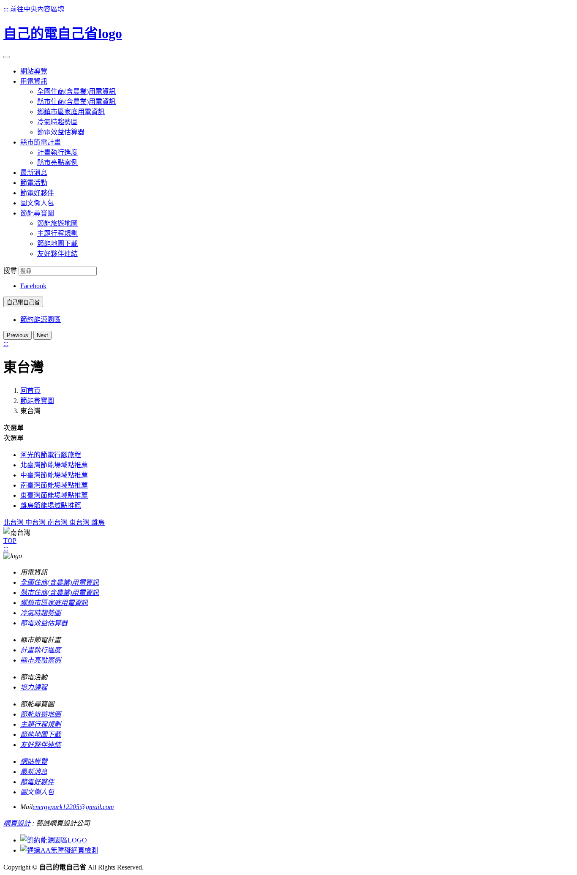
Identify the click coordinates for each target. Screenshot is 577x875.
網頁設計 (16, 823)
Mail (26, 806)
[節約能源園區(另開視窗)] (53, 840)
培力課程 (33, 687)
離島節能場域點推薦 (50, 505)
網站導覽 (33, 761)
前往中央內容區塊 (37, 9)
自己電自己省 (23, 302)
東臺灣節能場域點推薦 (54, 495)
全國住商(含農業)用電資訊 (76, 91)
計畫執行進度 (57, 152)
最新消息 (33, 771)
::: (6, 9)
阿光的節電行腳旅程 (50, 454)
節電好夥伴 (37, 781)
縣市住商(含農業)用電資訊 (76, 101)
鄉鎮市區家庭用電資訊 (71, 111)
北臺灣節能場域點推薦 (54, 465)
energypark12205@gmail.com (73, 806)
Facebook (33, 285)
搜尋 (10, 270)
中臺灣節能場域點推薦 (54, 475)
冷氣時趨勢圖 (57, 121)
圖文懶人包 (37, 792)
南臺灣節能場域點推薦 (54, 485)
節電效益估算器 (60, 132)
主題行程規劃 (57, 233)
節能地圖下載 (57, 243)
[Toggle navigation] (6, 57)
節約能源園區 (40, 319)
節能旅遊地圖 (57, 223)
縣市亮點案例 (57, 162)
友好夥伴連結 (57, 253)
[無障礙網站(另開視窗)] (59, 850)
